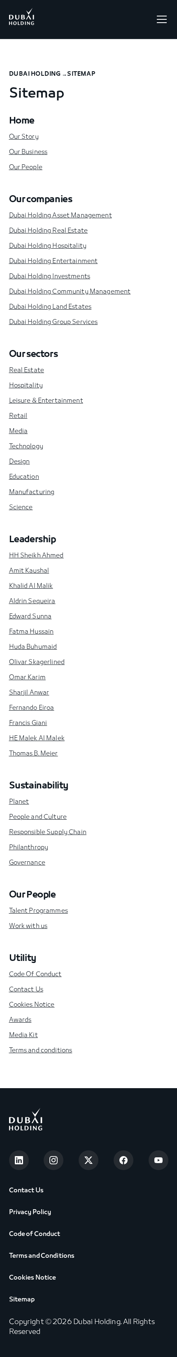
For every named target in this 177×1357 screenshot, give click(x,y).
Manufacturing (32, 492)
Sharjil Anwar (29, 693)
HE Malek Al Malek (37, 738)
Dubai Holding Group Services (53, 322)
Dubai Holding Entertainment (53, 261)
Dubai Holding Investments (50, 277)
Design (19, 462)
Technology (26, 447)
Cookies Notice (32, 1005)
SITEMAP (81, 74)
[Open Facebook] (123, 1160)
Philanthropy (29, 848)
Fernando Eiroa (31, 708)
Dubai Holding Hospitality (48, 246)
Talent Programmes (38, 911)
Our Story (24, 137)
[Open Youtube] (158, 1160)
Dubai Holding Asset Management (60, 216)
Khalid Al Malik (31, 586)
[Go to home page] (25, 1121)
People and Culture (38, 817)
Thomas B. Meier (33, 754)
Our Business (28, 152)
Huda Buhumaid (33, 647)
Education (24, 477)
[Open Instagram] (53, 1160)
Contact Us (26, 990)
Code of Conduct (35, 1234)
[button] (160, 19)
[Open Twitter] (88, 1160)
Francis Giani (28, 723)
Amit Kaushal (29, 571)
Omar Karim (27, 678)
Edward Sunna (30, 617)
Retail (18, 416)
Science (21, 508)
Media (18, 431)
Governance (27, 863)
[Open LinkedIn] (19, 1160)
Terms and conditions (40, 1051)
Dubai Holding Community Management (70, 292)
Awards (20, 1020)
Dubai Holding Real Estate (48, 231)
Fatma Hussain (31, 632)
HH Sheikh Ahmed (36, 556)
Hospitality (26, 386)
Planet (19, 802)
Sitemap (22, 1300)
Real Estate (26, 370)
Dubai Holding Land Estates (50, 307)
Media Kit (23, 1035)
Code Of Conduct (35, 974)
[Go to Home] (22, 19)
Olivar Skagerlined (37, 662)
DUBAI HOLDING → (38, 74)
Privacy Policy (30, 1212)
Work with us (28, 926)
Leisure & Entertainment (46, 401)
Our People (25, 167)
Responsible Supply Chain (47, 832)
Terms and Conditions (42, 1256)
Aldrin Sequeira (32, 601)
